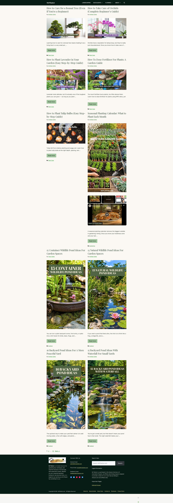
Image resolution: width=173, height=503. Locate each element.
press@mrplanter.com (82, 467)
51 (53, 451)
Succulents (97, 2)
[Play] (88, 202)
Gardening (92, 246)
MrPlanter (51, 3)
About (117, 2)
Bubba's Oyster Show (98, 206)
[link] (90, 205)
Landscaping (86, 2)
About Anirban (92, 491)
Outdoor (50, 346)
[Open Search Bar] (124, 3)
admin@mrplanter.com (76, 463)
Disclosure (113, 491)
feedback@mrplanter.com (76, 473)
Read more (51, 50)
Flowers (108, 2)
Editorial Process (96, 485)
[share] (123, 205)
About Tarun (100, 491)
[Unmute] (90, 202)
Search (120, 463)
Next (57, 451)
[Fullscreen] (100, 202)
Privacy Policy (121, 491)
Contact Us (107, 491)
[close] (112, 497)
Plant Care (51, 55)
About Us (85, 491)
